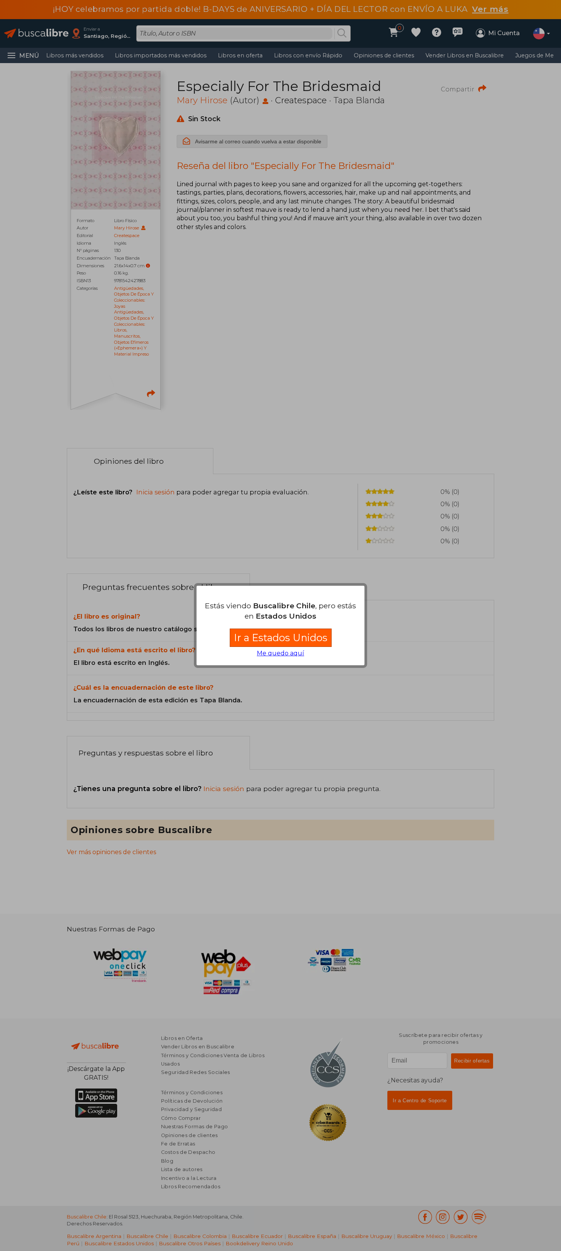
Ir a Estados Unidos (280, 637)
